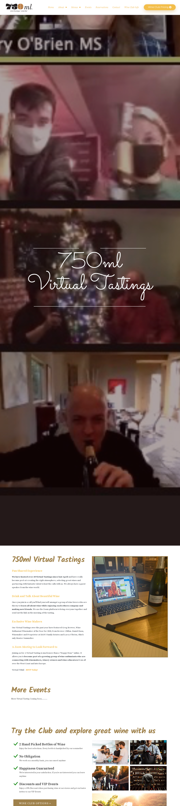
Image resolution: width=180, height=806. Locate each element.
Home (51, 7)
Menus (74, 7)
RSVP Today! (32, 670)
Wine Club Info (131, 7)
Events (88, 7)
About (61, 7)
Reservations (102, 7)
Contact (116, 7)
